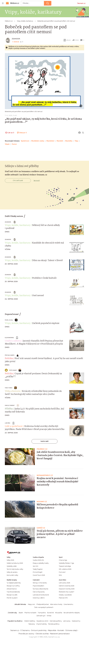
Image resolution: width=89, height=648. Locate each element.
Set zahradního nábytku (72, 613)
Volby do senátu (12, 572)
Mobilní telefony (29, 621)
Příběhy (9, 409)
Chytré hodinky (41, 624)
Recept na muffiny (13, 586)
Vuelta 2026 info (38, 560)
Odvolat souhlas (42, 634)
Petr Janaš (13, 370)
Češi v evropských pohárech (43, 607)
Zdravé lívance (12, 589)
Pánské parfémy (53, 624)
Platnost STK (63, 598)
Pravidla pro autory (26, 634)
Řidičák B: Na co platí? (66, 592)
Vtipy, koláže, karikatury (17, 225)
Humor (14, 144)
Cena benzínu (68, 604)
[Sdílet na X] (83, 132)
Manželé (60, 141)
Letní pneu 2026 (64, 583)
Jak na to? (37, 180)
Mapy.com (31, 604)
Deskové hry (76, 621)
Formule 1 (62, 572)
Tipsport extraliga (65, 566)
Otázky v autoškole (65, 595)
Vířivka (49, 616)
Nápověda (52, 630)
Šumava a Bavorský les (40, 589)
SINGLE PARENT (10, 405)
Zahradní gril (41, 616)
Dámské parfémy (56, 621)
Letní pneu (66, 621)
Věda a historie (12, 391)
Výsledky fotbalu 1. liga (66, 563)
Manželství (50, 141)
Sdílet (77, 40)
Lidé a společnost (14, 426)
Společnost (25, 141)
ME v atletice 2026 (65, 569)
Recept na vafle (12, 595)
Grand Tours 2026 (39, 575)
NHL (60, 575)
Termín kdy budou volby (15, 569)
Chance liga (63, 560)
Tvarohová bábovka (13, 592)
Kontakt (60, 630)
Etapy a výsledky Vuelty (41, 563)
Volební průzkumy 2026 (15, 563)
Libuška (7, 423)
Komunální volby (12, 575)
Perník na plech (12, 598)
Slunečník (50, 613)
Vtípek (7, 144)
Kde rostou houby (56, 604)
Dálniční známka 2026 (66, 586)
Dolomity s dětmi (39, 598)
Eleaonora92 (9, 337)
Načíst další (44, 441)
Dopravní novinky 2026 (66, 589)
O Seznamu (25, 630)
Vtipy (76, 141)
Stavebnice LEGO (42, 621)
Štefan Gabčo (9, 355)
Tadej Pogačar (38, 569)
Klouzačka (58, 613)
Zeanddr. (16, 39)
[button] (44, 81)
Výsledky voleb (12, 566)
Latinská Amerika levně (41, 595)
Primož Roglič (37, 572)
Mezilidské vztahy (37, 141)
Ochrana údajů (71, 630)
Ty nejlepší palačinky (14, 583)
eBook (68, 40)
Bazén (21, 613)
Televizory (31, 624)
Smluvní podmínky (39, 630)
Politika (9, 358)
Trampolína (42, 613)
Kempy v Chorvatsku (40, 583)
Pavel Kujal (9, 320)
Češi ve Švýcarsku (39, 592)
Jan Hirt (35, 566)
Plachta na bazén (30, 613)
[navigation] (3, 3)
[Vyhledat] (47, 3)
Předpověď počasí (43, 604)
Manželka (68, 141)
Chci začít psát (18, 180)
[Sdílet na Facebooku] (79, 132)
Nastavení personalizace (60, 634)
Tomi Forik (8, 387)
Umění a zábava (13, 341)
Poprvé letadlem (38, 586)
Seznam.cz (81, 3)
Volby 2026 (10, 560)
